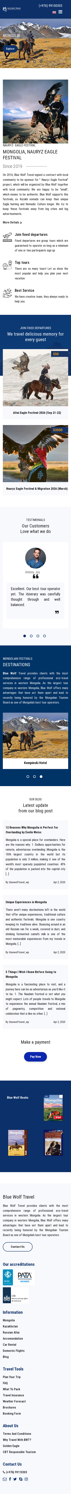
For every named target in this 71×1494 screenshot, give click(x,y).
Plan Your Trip (12, 1377)
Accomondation (13, 1338)
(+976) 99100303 (50, 6)
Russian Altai (11, 1332)
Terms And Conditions (17, 1434)
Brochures (9, 1407)
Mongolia (9, 1320)
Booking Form (12, 1413)
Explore (10, 48)
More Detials (11, 222)
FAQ (5, 1383)
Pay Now (35, 1056)
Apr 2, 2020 (59, 882)
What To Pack (11, 1389)
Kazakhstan (10, 1326)
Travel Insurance (13, 1395)
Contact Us (18, 1246)
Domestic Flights (14, 1351)
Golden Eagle (11, 1446)
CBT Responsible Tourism (19, 1452)
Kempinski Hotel (35, 763)
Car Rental (9, 1344)
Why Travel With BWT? (17, 1440)
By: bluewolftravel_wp (17, 882)
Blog (6, 1357)
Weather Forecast (14, 1401)
